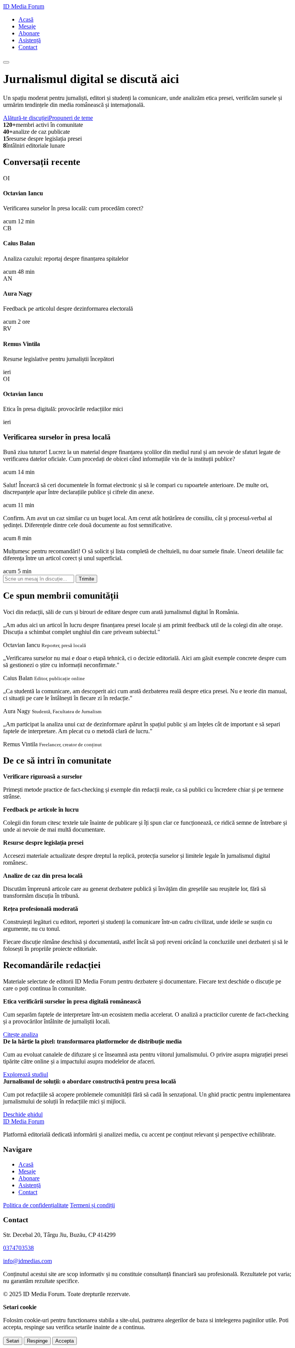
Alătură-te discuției (26, 118)
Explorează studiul (25, 1074)
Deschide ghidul (23, 1114)
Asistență (29, 40)
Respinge (37, 1341)
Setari (12, 1341)
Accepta (64, 1341)
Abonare (29, 33)
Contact (27, 47)
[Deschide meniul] (6, 62)
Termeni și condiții (92, 1205)
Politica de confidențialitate (35, 1205)
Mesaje (27, 26)
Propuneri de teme (71, 118)
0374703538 (18, 1248)
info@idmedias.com (27, 1261)
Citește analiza (20, 1034)
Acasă (25, 19)
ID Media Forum (23, 6)
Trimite (86, 579)
